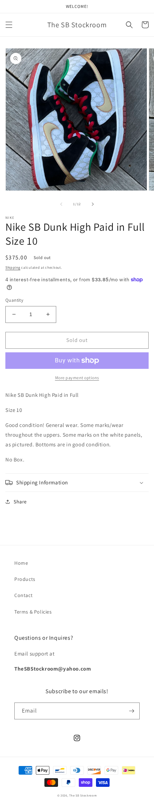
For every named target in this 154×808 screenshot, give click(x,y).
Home (21, 563)
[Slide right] (93, 204)
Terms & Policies (33, 612)
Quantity (14, 300)
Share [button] (20, 501)
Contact (23, 595)
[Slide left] (61, 204)
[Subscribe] (131, 711)
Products (24, 579)
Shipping (12, 267)
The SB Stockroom (83, 795)
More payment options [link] (77, 377)
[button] (9, 25)
